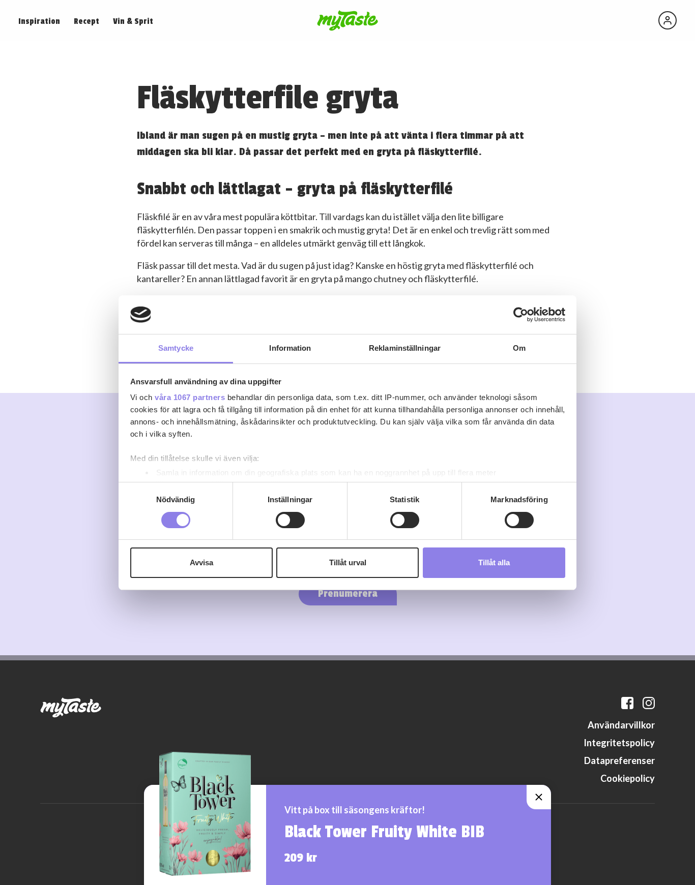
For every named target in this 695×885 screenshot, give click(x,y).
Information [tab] (290, 348)
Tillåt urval (347, 562)
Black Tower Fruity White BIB (384, 832)
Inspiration (39, 21)
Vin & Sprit (133, 21)
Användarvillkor (621, 724)
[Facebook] (627, 703)
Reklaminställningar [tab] (405, 348)
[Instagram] (649, 703)
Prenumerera (348, 593)
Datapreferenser (619, 760)
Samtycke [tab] (175, 348)
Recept (86, 21)
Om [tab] (519, 348)
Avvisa (201, 562)
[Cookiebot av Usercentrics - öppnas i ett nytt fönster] (520, 314)
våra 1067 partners (190, 397)
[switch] (290, 520)
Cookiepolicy (627, 778)
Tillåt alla (494, 562)
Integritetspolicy (619, 742)
